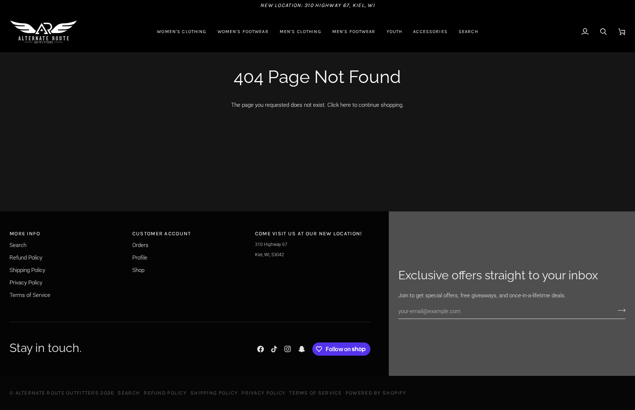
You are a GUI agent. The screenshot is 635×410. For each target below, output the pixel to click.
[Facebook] (260, 349)
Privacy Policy (26, 282)
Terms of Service (30, 295)
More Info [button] (25, 234)
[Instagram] (287, 349)
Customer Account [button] (161, 234)
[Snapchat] (301, 349)
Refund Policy (26, 257)
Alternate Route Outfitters (57, 393)
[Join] (619, 310)
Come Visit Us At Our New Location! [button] (308, 234)
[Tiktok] (274, 349)
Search (18, 245)
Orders (140, 245)
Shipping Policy (27, 270)
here (345, 105)
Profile (139, 257)
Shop (138, 270)
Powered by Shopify (375, 393)
